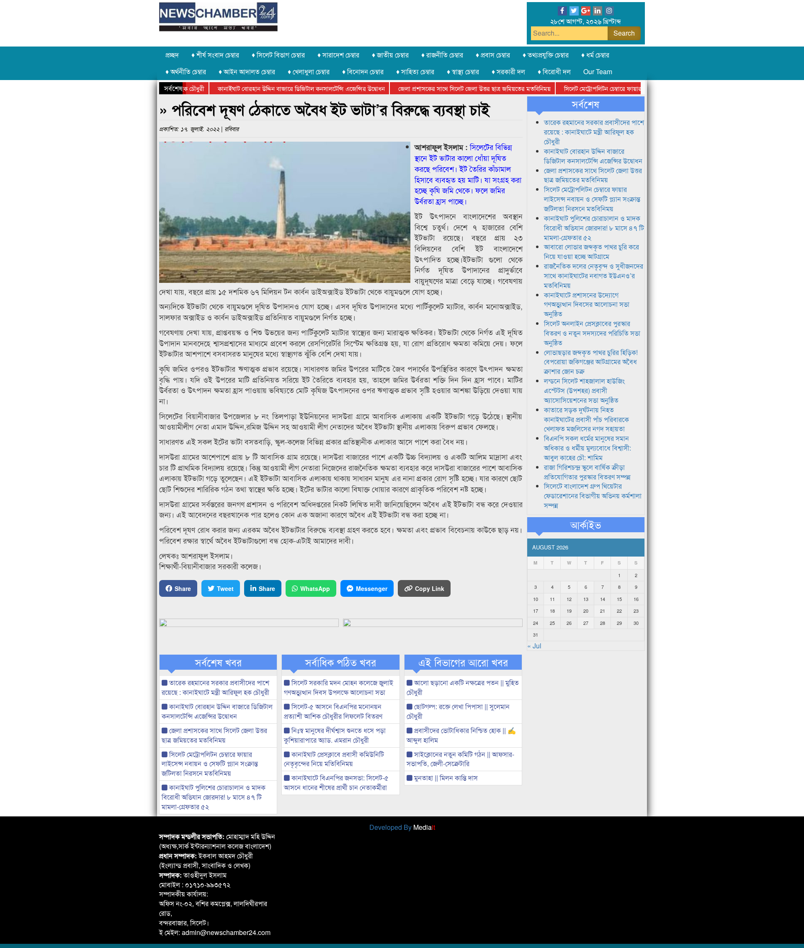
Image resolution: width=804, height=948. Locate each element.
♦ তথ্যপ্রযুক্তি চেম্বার (546, 55)
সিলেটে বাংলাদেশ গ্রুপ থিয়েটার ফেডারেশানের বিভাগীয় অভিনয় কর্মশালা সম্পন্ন (593, 495)
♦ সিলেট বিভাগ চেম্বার (278, 55)
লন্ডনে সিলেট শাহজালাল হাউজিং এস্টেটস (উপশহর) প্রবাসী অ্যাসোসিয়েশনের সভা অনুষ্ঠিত (584, 390)
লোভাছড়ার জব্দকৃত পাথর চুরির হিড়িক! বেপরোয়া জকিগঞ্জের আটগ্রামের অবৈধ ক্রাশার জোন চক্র (591, 361)
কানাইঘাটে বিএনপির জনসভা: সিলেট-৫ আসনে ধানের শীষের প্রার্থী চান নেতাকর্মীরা (336, 782)
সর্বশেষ (585, 103)
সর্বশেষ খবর (218, 662)
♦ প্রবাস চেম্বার (493, 55)
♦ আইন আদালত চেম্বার (247, 71)
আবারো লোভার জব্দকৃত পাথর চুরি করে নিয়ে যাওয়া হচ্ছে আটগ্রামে (591, 251)
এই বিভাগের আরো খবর (463, 662)
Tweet (225, 588)
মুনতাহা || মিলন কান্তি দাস (445, 777)
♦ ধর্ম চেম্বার (595, 55)
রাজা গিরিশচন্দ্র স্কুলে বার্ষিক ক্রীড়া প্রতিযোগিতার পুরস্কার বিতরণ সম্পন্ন (587, 472)
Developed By (402, 827)
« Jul (534, 645)
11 (552, 599)
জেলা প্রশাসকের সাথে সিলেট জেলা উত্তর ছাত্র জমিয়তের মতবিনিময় (452, 88)
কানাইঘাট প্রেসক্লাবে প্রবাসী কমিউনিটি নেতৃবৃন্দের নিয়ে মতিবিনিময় (334, 759)
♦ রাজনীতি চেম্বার (442, 55)
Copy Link (429, 588)
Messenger (371, 588)
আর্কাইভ (585, 524)
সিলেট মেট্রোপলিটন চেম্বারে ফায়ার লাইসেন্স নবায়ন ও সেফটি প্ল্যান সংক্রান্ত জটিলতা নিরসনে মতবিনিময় (210, 763)
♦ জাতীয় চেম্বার (390, 55)
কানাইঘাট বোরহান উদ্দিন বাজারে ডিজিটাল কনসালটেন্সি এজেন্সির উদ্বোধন (279, 88)
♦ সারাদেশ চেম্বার (338, 55)
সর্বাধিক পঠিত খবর (340, 662)
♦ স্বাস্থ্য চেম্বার (463, 71)
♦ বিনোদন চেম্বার (363, 71)
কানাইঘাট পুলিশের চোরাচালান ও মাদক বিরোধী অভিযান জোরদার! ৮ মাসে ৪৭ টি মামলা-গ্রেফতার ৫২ (213, 796)
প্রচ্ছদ (172, 55)
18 (552, 610)
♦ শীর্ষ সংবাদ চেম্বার (215, 55)
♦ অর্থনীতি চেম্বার (185, 71)
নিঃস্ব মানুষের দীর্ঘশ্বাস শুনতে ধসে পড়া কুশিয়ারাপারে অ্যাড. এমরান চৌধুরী (335, 735)
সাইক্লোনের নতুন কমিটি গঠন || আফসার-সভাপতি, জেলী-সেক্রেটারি (460, 759)
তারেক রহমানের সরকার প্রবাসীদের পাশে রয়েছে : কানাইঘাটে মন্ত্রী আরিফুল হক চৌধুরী (215, 687)
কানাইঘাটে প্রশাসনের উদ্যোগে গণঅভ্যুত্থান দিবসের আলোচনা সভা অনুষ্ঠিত (586, 304)
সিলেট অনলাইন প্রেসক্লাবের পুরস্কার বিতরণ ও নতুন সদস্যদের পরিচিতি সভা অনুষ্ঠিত (592, 333)
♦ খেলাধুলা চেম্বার (309, 71)
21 (602, 610)
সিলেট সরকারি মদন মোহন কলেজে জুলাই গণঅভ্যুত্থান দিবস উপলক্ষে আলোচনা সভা (338, 687)
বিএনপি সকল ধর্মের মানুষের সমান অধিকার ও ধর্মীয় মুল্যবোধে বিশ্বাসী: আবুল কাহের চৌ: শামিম (587, 447)
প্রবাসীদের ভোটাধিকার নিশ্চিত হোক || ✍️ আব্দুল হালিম (461, 735)
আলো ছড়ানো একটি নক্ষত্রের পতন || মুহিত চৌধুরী (463, 687)
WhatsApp (315, 588)
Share (183, 588)
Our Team (597, 71)
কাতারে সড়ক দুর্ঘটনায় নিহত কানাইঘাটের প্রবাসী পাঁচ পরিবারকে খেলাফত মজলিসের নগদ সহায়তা (586, 419)
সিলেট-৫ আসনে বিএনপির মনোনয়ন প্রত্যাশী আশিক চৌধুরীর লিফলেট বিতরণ (333, 711)
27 (585, 622)
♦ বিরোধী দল (554, 71)
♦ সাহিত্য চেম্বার (415, 71)
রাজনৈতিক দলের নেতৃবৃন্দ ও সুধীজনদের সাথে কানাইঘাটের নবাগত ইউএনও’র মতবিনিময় (593, 275)
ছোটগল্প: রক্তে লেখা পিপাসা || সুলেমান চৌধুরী (458, 711)
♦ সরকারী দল (508, 71)
